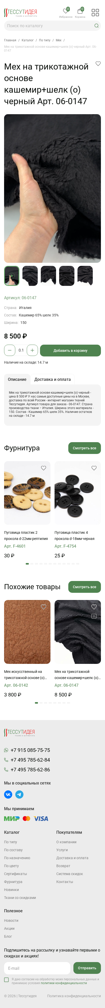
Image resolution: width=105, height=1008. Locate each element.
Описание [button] (17, 379)
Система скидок (69, 874)
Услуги (62, 850)
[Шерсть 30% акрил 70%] (27, 632)
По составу (13, 850)
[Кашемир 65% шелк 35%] (78, 632)
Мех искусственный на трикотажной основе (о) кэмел (24, 675)
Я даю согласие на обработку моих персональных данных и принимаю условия (55, 981)
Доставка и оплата (72, 858)
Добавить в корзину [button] (70, 350)
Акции (9, 928)
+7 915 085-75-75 (30, 750)
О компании (66, 842)
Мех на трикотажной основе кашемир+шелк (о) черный (76, 675)
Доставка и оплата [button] (52, 379)
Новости (11, 920)
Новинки (11, 890)
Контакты (64, 882)
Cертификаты (15, 874)
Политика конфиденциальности (74, 996)
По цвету (11, 866)
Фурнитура (13, 882)
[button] (97, 26)
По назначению (17, 858)
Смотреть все (84, 448)
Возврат (63, 866)
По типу (10, 842)
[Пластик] (27, 493)
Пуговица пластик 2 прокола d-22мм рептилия (26, 535)
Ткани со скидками (20, 898)
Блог (8, 936)
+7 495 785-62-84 (30, 760)
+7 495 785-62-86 (30, 770)
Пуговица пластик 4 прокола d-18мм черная (75, 535)
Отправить (87, 968)
